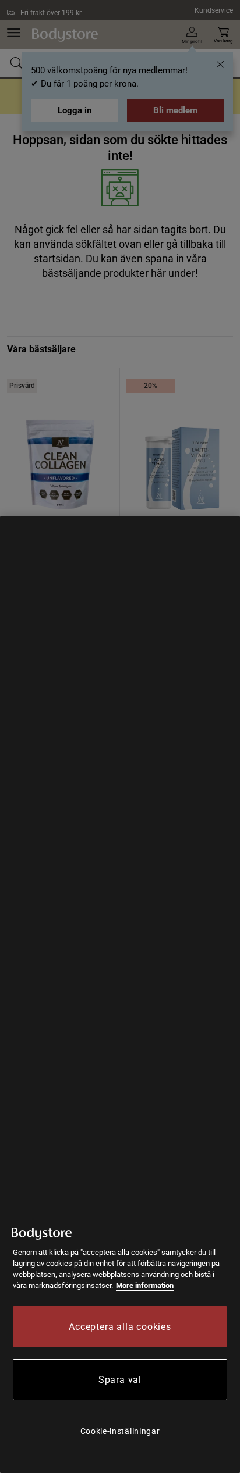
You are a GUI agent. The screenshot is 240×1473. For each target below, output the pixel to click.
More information (145, 1285)
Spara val (120, 1379)
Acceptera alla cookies (120, 1326)
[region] (120, 994)
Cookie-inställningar (120, 1431)
